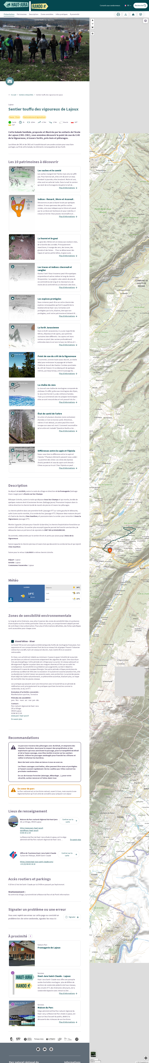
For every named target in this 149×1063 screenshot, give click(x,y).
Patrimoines (22, 14)
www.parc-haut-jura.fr (20, 716)
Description (33, 14)
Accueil (13, 95)
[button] (92, 27)
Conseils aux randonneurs (110, 5)
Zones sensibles (47, 14)
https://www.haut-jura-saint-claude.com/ (36, 862)
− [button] (92, 23)
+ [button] (92, 20)
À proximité (74, 14)
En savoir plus (16, 719)
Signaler (72, 917)
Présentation (9, 14)
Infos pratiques (62, 14)
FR (128, 5)
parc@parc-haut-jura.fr (29, 830)
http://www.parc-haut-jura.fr (31, 828)
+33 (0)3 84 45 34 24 (27, 864)
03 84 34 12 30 (25, 833)
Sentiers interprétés (26, 95)
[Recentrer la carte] (92, 33)
